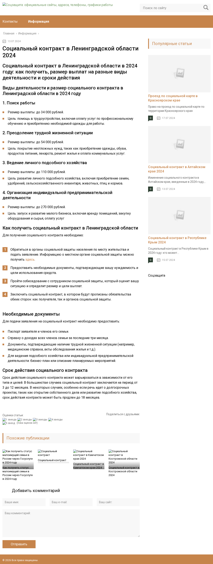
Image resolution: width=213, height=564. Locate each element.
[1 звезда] (9, 419)
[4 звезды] (56, 419)
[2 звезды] (25, 419)
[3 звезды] (40, 419)
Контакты (10, 21)
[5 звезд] (9, 423)
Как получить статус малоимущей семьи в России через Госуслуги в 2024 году (17, 473)
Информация (38, 21)
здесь (30, 259)
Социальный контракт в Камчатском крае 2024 (88, 465)
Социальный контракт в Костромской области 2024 (124, 471)
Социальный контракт (52, 460)
